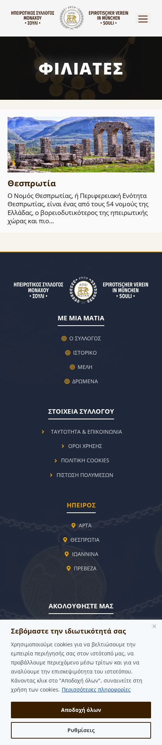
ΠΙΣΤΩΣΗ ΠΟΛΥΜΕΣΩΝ (85, 474)
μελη (85, 366)
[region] (81, 682)
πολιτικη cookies (85, 460)
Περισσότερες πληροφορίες (96, 689)
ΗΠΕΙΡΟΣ (81, 505)
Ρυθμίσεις (81, 730)
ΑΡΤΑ (85, 525)
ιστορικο (85, 352)
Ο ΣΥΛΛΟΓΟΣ (85, 338)
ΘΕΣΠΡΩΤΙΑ (84, 539)
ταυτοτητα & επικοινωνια (86, 431)
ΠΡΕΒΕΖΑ (85, 568)
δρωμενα (85, 381)
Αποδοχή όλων (81, 709)
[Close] (154, 626)
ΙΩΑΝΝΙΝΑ (85, 554)
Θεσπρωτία (32, 183)
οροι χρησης (85, 445)
